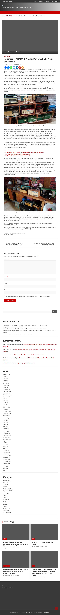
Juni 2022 (5, 467)
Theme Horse (29, 612)
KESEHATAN (6, 493)
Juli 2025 (5, 398)
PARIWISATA (6, 503)
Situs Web (6, 289)
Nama (6, 276)
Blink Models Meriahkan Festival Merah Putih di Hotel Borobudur (18, 334)
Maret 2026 (6, 384)
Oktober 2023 (6, 437)
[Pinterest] (19, 67)
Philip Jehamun (17, 64)
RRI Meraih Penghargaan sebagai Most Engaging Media (18, 155)
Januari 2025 (6, 409)
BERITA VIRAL (6, 481)
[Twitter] (14, 67)
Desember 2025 (7, 389)
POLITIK (5, 506)
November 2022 (7, 457)
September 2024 (7, 417)
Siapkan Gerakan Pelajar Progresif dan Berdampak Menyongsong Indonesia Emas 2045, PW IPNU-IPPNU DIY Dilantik (44, 572)
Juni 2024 (5, 422)
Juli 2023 (5, 443)
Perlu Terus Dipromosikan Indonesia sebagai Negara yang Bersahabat (43, 243)
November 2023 (7, 435)
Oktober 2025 (6, 393)
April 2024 (5, 426)
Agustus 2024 (6, 419)
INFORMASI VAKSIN (8, 490)
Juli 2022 (5, 465)
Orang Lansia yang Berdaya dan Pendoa (25, 363)
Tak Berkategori (7, 510)
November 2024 (7, 413)
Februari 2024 (6, 430)
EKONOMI (5, 484)
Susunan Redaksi (6, 586)
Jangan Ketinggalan (9, 522)
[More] (22, 67)
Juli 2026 (5, 376)
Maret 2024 (6, 428)
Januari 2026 (6, 387)
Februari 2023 (6, 452)
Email (5, 283)
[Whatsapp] (11, 67)
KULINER (5, 495)
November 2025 (7, 391)
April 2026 (5, 382)
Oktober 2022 (6, 459)
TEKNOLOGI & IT (7, 512)
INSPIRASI (5, 492)
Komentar (7, 259)
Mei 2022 (5, 468)
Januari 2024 (6, 432)
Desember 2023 (7, 433)
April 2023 (5, 448)
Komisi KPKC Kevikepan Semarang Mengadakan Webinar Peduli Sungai (14, 243)
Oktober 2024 (6, 415)
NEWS (4, 497)
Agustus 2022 (6, 463)
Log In (56, 1)
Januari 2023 (6, 454)
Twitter (52, 1)
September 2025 (7, 395)
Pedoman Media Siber (7, 588)
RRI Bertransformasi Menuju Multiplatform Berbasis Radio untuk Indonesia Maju (24, 152)
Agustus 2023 (6, 441)
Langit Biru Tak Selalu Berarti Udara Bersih (13, 327)
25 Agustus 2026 (7, 575)
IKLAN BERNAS (7, 488)
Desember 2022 (7, 455)
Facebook (41, 1)
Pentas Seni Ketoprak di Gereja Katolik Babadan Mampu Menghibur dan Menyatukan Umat (24, 328)
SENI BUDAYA (7, 56)
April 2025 (5, 404)
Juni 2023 (5, 444)
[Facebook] (5, 67)
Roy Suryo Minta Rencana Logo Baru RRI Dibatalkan (17, 154)
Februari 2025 (6, 408)
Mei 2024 (5, 424)
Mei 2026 (5, 380)
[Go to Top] (56, 608)
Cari (4, 309)
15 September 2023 (8, 64)
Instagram (47, 1)
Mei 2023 (5, 446)
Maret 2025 (6, 406)
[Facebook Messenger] (8, 67)
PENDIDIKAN (6, 505)
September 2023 (7, 439)
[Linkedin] (17, 67)
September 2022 (7, 461)
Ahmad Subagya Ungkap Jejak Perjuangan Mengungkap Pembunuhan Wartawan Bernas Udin (25, 325)
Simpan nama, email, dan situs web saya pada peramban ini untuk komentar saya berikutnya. (28, 296)
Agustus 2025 (6, 396)
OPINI (4, 501)
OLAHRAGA (6, 499)
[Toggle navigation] (4, 12)
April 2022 (5, 470)
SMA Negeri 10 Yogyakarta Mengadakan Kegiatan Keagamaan (29, 354)
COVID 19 (5, 482)
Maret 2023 (6, 450)
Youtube (35, 1)
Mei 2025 (5, 402)
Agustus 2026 (6, 374)
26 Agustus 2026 (7, 548)
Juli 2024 (5, 420)
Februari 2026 (6, 385)
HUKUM (5, 486)
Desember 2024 (7, 411)
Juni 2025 (5, 400)
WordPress (46, 612)
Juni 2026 (5, 378)
